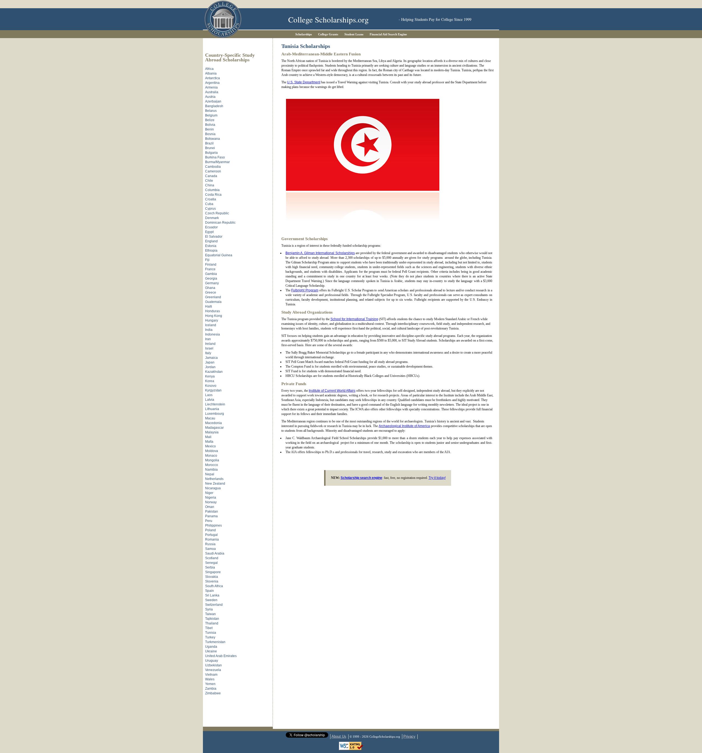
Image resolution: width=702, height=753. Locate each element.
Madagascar (214, 428)
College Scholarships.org (328, 19)
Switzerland (214, 605)
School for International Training (354, 319)
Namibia (211, 469)
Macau (210, 418)
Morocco (211, 465)
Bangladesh (214, 106)
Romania (212, 539)
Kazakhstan (214, 372)
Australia (211, 92)
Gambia (211, 274)
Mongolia (212, 460)
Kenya (210, 376)
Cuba (209, 204)
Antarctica (212, 78)
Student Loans (353, 34)
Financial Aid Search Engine (388, 34)
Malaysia (212, 432)
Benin (209, 129)
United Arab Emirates (221, 656)
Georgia (211, 278)
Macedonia (213, 423)
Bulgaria (211, 153)
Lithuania (212, 409)
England (211, 241)
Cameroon (213, 171)
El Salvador (213, 236)
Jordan (210, 367)
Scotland (211, 558)
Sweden (211, 600)
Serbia (210, 567)
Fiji (207, 260)
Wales (209, 679)
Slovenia (211, 581)
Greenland (213, 297)
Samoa (210, 549)
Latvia (209, 400)
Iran (208, 339)
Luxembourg (214, 414)
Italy (208, 353)
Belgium (211, 115)
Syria (209, 609)
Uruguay (211, 661)
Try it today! (437, 478)
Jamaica (211, 358)
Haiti (208, 306)
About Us (339, 736)
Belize (209, 120)
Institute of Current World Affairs (332, 391)
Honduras (212, 311)
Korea (209, 381)
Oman (209, 507)
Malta (209, 442)
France (210, 269)
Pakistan (211, 511)
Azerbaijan (213, 101)
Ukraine (211, 651)
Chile (209, 181)
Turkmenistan (215, 642)
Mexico (210, 446)
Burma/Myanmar (217, 162)
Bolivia (210, 125)
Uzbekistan (213, 665)
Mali (208, 437)
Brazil (209, 143)
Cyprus (210, 209)
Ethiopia (211, 250)
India (209, 330)
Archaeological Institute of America (404, 426)
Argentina (212, 83)
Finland (210, 264)
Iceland (210, 325)
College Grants (328, 34)
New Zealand (215, 483)
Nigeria (210, 497)
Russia (210, 544)
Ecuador (211, 227)
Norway (211, 502)
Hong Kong (213, 316)
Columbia (212, 190)
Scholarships (303, 34)
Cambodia (213, 167)
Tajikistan (212, 619)
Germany (212, 283)
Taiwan (210, 614)
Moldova (211, 451)
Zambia (210, 689)
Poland (210, 530)
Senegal (211, 563)
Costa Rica (213, 195)
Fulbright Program (304, 290)
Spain (209, 591)
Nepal (209, 474)
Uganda (211, 647)
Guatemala (213, 302)
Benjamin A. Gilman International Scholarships (320, 253)
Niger (209, 493)
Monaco (211, 456)
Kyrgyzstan (213, 390)
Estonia (210, 246)
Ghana (210, 288)
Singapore (213, 572)
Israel (209, 348)
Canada (211, 176)
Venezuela (213, 670)
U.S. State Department (303, 82)
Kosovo (210, 386)
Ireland (210, 344)
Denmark (212, 218)
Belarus (211, 111)
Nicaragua (213, 488)
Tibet (209, 628)
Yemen (210, 684)
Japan (209, 362)
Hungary (211, 320)
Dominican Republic (220, 223)
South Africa (214, 586)
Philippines (213, 525)
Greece (210, 292)
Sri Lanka (212, 595)
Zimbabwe (213, 693)
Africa (209, 69)
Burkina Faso (215, 157)
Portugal (211, 535)
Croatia (210, 199)
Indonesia (212, 334)
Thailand (211, 623)
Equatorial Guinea (218, 255)
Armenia (211, 87)
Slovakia (211, 577)
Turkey (210, 637)
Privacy (409, 736)
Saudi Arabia (214, 553)
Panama (211, 516)
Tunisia (210, 633)
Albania (211, 73)
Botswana (212, 139)
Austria (210, 97)
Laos (209, 395)
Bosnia (210, 134)
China (209, 185)
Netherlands (214, 479)
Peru (208, 521)
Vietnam (211, 675)
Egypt (209, 232)
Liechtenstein (215, 404)
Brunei (210, 148)
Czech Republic (217, 213)
